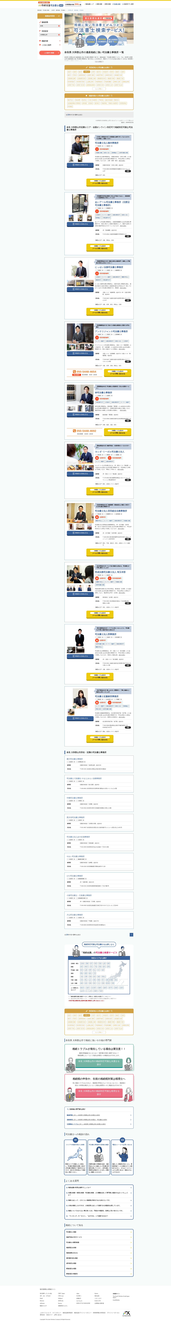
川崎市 (95, 991)
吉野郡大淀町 (116, 81)
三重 (94, 973)
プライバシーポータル (113, 1312)
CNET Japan (61, 1293)
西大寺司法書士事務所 (76, 817)
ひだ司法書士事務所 (75, 876)
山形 (104, 963)
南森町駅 (117, 270)
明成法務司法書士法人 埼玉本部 (110, 572)
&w (44, 1296)
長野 (90, 970)
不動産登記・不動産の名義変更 (109, 103)
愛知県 (99, 699)
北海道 (82, 963)
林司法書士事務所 (103, 392)
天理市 (93, 72)
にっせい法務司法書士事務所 (109, 267)
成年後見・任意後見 (87, 103)
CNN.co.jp (60, 1296)
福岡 (82, 983)
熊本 (94, 983)
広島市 (121, 987)
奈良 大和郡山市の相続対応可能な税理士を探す (99, 1092)
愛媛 (111, 980)
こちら (105, 998)
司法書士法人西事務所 (105, 634)
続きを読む (122, 160)
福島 (108, 963)
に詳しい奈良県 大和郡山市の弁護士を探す (83, 1115)
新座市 (108, 575)
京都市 (108, 395)
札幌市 (99, 987)
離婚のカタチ (43, 1305)
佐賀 (86, 983)
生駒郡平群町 (99, 75)
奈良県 (99, 146)
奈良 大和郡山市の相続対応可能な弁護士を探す (99, 1063)
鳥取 (94, 980)
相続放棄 (77, 100)
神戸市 (110, 987)
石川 (99, 970)
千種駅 (117, 699)
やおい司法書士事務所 (76, 856)
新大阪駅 (117, 637)
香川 (103, 980)
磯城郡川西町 (111, 78)
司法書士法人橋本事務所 (107, 143)
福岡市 (105, 987)
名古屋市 (108, 699)
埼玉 (91, 966)
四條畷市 (108, 208)
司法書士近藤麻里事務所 (107, 696)
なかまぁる (79, 1300)
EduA (41, 1298)
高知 (116, 980)
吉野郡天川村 (100, 85)
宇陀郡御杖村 (98, 81)
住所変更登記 (122, 103)
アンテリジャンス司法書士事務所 (111, 331)
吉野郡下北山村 (118, 85)
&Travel (48, 1296)
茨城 (100, 966)
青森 (87, 963)
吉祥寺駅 (118, 514)
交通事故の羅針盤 (99, 1303)
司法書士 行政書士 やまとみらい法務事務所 (84, 778)
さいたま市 (89, 991)
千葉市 (101, 991)
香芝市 (112, 72)
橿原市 (80, 72)
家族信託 (116, 100)
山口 (90, 980)
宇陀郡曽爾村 (107, 81)
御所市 (69, 75)
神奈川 (86, 966)
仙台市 (82, 991)
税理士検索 (108, 4)
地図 (128, 171)
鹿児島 (108, 983)
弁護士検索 (99, 4)
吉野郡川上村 (109, 85)
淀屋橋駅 (117, 334)
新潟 (82, 970)
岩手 (91, 963)
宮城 (100, 963)
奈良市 (69, 72)
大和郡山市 (80, 761)
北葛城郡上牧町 (92, 78)
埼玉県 (99, 575)
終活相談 (70, 106)
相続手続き (70, 100)
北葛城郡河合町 (82, 78)
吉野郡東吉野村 (91, 85)
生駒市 (75, 72)
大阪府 (99, 208)
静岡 (86, 973)
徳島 (107, 980)
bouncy (60, 1303)
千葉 (95, 966)
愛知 (82, 973)
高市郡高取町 (71, 81)
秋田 (95, 963)
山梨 (86, 970)
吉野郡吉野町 (125, 81)
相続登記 (84, 100)
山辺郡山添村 (90, 81)
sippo (77, 1293)
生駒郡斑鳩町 (81, 75)
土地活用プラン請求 (128, 4)
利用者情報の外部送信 (99, 1312)
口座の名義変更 (93, 100)
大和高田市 (105, 72)
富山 (94, 970)
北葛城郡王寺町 (118, 75)
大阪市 (108, 270)
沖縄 (113, 983)
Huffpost (60, 1298)
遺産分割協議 (108, 100)
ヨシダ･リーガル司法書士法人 (109, 451)
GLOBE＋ (79, 1296)
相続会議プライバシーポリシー (83, 1312)
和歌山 (103, 976)
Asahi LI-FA (98, 1300)
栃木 (104, 966)
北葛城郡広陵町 (72, 78)
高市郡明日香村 (81, 81)
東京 (82, 966)
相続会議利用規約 (68, 1312)
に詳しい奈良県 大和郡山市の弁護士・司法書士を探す (87, 1119)
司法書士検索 (116, 4)
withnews (42, 1303)
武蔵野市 (108, 514)
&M (41, 1296)
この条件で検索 (49, 53)
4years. (96, 1293)
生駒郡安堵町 (108, 75)
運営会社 (42, 1314)
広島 (82, 980)
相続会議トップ (90, 4)
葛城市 (117, 72)
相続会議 (97, 1296)
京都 (90, 976)
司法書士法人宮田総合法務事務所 (111, 511)
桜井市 (98, 72)
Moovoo (42, 1300)
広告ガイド (49, 1314)
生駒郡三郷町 (90, 75)
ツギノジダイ (98, 1298)
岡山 (86, 980)
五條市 (122, 72)
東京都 (99, 454)
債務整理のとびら (62, 1305)
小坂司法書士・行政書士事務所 (79, 895)
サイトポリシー (57, 1312)
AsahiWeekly (116, 1300)
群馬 (108, 966)
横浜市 (82, 987)
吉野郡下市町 (71, 85)
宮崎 (103, 983)
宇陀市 (75, 75)
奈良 (94, 976)
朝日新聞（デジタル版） (46, 1293)
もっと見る (98, 88)
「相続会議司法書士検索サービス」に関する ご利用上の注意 (85, 996)
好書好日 (78, 1298)
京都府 (99, 395)
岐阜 (90, 973)
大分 (99, 983)
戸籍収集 (101, 100)
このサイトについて (45, 1312)
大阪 (82, 976)
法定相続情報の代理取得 (74, 103)
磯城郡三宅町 (120, 78)
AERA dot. (61, 1300)
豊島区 (108, 454)
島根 (99, 980)
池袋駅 (117, 454)
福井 (103, 970)
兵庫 (86, 976)
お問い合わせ (57, 1314)
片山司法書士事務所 (75, 915)
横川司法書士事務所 (75, 759)
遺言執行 (97, 103)
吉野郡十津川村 (81, 85)
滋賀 (99, 976)
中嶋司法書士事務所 (75, 798)
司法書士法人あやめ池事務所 (78, 837)
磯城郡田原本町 (102, 78)
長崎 (90, 983)
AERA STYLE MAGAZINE (83, 1303)
